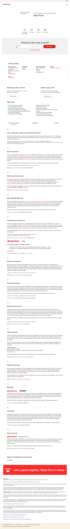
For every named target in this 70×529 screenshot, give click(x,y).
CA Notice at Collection (19, 524)
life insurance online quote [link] (18, 356)
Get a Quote (49, 46)
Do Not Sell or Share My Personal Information (32, 524)
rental (27, 156)
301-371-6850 (11, 77)
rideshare (33, 156)
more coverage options (25, 183)
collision (13, 156)
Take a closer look (11, 351)
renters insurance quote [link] (17, 275)
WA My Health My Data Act (8, 524)
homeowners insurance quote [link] (19, 237)
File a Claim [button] (13, 96)
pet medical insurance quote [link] (18, 448)
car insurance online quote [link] (18, 167)
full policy (34, 488)
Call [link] (8, 212)
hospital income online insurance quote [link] (21, 379)
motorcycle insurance (12, 183)
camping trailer (35, 201)
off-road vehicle (46, 201)
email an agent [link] (13, 212)
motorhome (28, 201)
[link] (31, 32)
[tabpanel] (35, 71)
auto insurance (27, 154)
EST (44, 66)
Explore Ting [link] (10, 251)
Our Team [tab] (56, 123)
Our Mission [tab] (35, 123)
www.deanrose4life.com (55, 67)
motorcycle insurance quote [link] (18, 190)
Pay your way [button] (47, 96)
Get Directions (11, 73)
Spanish (24, 69)
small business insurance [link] (18, 323)
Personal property (25, 226)
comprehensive (20, 156)
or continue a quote (35, 49)
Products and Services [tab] (14, 123)
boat (40, 201)
